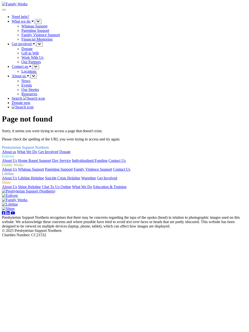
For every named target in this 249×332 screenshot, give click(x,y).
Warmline (88, 178)
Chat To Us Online (56, 187)
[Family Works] (14, 200)
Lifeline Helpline (31, 178)
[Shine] (8, 209)
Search (17, 98)
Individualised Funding (89, 160)
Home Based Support (34, 160)
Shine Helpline (29, 187)
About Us (9, 160)
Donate (65, 152)
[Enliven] (10, 195)
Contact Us (117, 160)
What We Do (27, 152)
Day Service (61, 160)
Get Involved (48, 152)
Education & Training (109, 187)
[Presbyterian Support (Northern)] (28, 191)
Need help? (20, 17)
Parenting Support (59, 169)
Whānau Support (31, 169)
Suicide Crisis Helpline (62, 178)
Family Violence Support (93, 169)
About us (9, 152)
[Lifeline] (10, 204)
